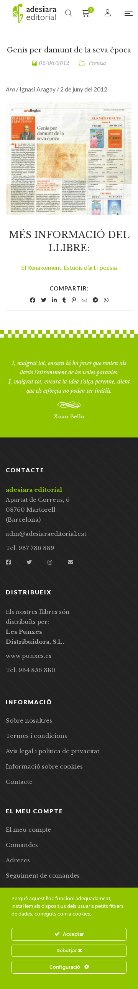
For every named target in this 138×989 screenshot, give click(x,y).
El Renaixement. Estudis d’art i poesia (69, 267)
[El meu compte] (109, 13)
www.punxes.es (28, 655)
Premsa (97, 63)
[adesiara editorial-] (34, 13)
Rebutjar (67, 950)
